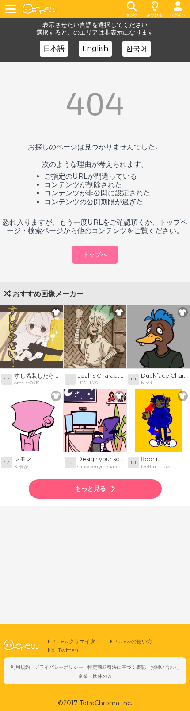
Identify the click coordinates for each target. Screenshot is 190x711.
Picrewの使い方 (132, 641)
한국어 (136, 48)
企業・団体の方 (95, 676)
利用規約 (20, 667)
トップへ (95, 254)
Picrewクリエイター (75, 641)
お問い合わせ (164, 667)
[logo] (40, 9)
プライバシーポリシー (58, 667)
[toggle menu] (12, 9)
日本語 (54, 48)
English (95, 48)
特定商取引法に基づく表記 (116, 667)
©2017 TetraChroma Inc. (95, 703)
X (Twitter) (64, 650)
